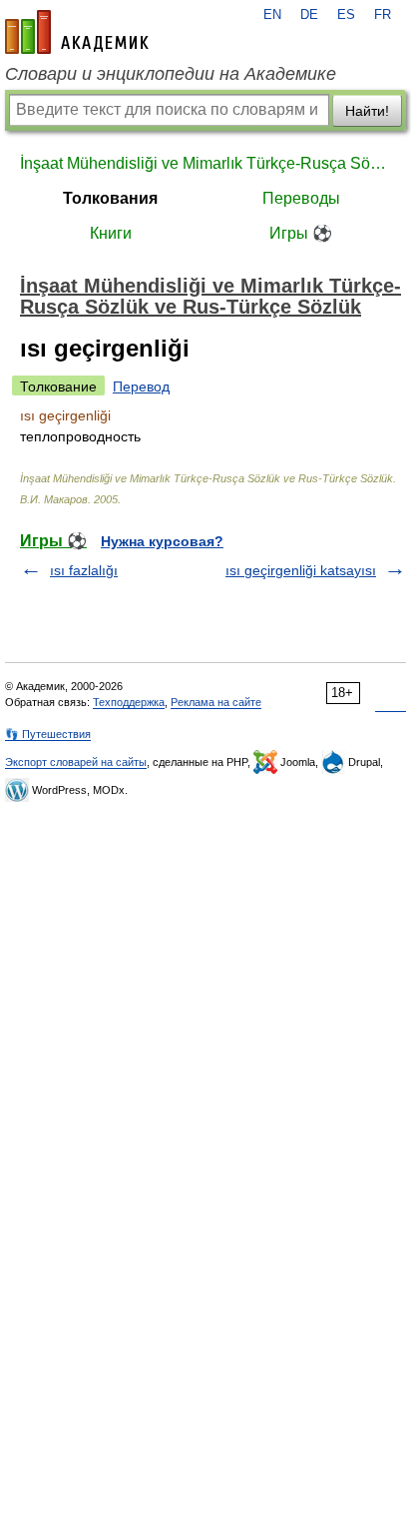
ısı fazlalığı (84, 570)
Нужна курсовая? (162, 541)
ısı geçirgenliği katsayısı (300, 570)
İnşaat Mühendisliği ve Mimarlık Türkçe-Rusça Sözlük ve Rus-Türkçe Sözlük (205, 163)
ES (346, 15)
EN (272, 15)
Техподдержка (129, 702)
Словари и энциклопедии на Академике (170, 74)
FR (382, 15)
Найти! (367, 111)
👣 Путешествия (48, 734)
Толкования (110, 198)
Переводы (301, 198)
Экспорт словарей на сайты (76, 762)
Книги (111, 233)
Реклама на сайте (216, 702)
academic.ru (77, 32)
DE (309, 15)
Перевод (141, 386)
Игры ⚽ (300, 233)
